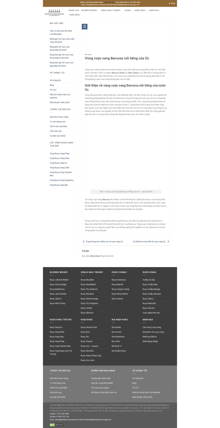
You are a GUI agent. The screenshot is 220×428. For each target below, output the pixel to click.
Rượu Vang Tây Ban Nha (60, 346)
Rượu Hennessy (119, 280)
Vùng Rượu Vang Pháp (59, 153)
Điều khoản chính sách (60, 102)
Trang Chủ (73, 10)
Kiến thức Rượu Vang (59, 117)
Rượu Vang (140, 10)
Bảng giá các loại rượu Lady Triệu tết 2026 (62, 40)
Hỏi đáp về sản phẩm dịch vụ (104, 392)
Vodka (128, 10)
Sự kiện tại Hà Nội (57, 136)
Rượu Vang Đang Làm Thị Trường (61, 352)
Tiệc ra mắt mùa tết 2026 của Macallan (61, 32)
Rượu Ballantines (57, 289)
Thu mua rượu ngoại (100, 388)
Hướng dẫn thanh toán (100, 378)
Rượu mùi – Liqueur (89, 346)
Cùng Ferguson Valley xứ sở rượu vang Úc (104, 241)
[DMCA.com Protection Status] (57, 425)
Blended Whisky (89, 10)
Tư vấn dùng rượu (58, 122)
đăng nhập (94, 256)
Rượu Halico (148, 299)
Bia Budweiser (118, 337)
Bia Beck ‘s (116, 346)
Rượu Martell (117, 284)
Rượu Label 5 (55, 299)
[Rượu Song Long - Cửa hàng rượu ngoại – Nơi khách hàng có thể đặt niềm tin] (55, 13)
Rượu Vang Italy (57, 337)
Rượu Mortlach (87, 294)
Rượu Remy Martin (120, 294)
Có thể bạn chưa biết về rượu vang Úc (149, 241)
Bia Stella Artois (119, 351)
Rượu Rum (85, 332)
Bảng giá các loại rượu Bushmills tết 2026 (60, 48)
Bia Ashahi (116, 327)
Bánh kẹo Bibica (150, 337)
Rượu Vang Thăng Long (91, 355)
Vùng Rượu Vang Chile (59, 168)
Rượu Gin (85, 337)
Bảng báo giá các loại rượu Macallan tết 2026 (61, 64)
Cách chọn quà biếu (58, 126)
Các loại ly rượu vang (152, 327)
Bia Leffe (116, 341)
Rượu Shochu (149, 308)
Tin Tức (53, 90)
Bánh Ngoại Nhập (150, 341)
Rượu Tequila (86, 341)
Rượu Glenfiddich (88, 284)
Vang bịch (154, 10)
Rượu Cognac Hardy (120, 289)
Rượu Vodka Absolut (152, 294)
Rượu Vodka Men (150, 284)
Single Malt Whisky (111, 10)
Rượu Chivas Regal (58, 284)
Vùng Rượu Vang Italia (59, 158)
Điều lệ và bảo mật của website (60, 96)
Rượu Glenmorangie (89, 299)
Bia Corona (116, 332)
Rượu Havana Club (89, 327)
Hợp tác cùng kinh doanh (102, 383)
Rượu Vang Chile (57, 332)
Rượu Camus (117, 299)
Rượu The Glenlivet (89, 289)
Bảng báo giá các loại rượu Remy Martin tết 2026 (61, 56)
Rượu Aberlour (87, 313)
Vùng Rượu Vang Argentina (61, 180)
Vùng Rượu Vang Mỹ (59, 185)
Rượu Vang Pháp (57, 341)
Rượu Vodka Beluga (151, 289)
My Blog (88, 54)
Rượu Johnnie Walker (59, 280)
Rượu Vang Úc (56, 327)
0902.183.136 (109, 2)
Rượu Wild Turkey (57, 303)
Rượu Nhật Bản (149, 303)
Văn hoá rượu (56, 131)
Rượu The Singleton (89, 303)
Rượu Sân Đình (87, 351)
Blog (52, 85)
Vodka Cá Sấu (149, 280)
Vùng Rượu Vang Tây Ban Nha (61, 174)
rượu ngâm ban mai (151, 313)
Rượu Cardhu (86, 308)
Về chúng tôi (55, 80)
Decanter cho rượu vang (153, 332)
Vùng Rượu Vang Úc (58, 163)
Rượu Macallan (87, 280)
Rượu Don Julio (87, 360)
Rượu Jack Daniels (58, 294)
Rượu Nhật (75, 15)
